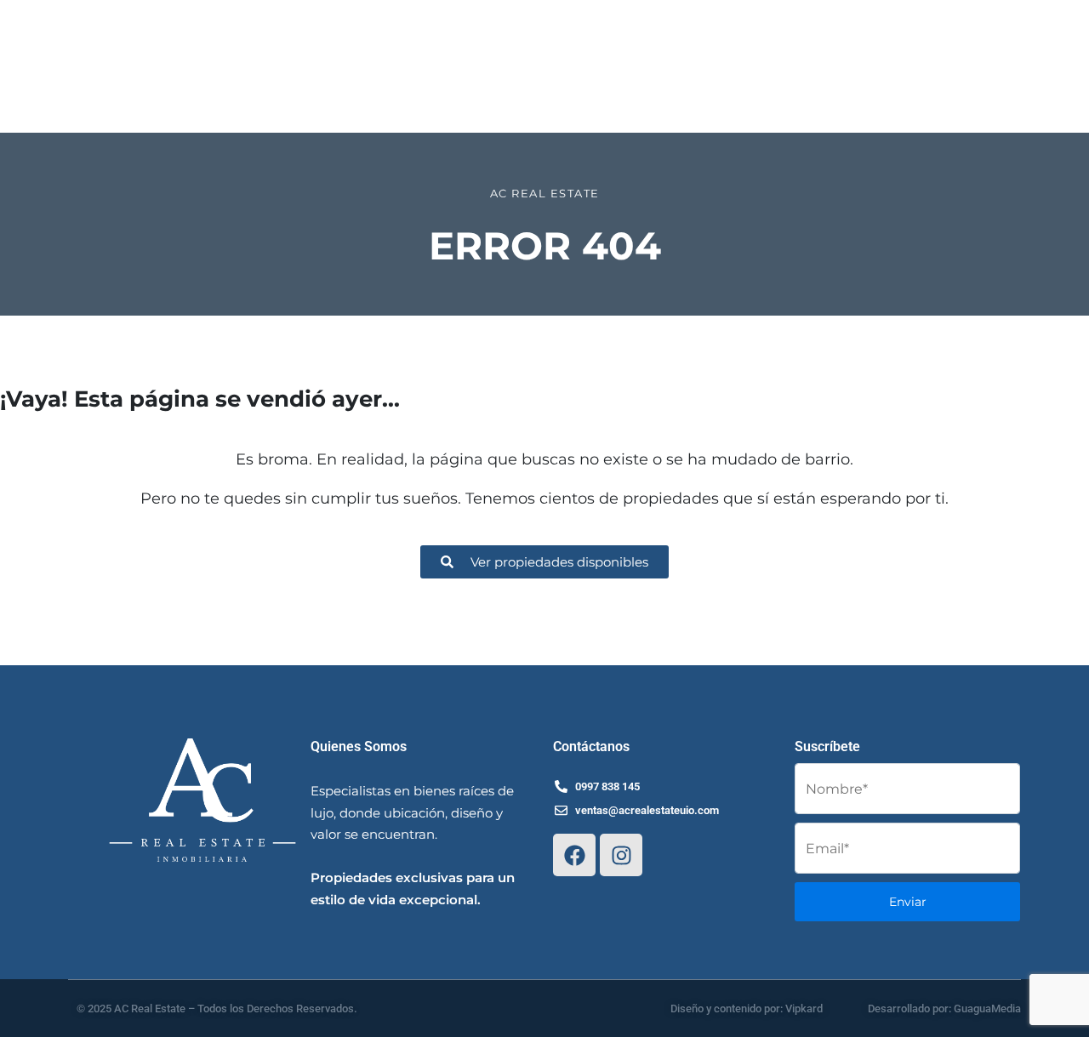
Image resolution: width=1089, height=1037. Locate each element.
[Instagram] (621, 855)
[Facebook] (574, 855)
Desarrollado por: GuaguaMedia (944, 1008)
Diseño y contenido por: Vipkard (746, 1008)
